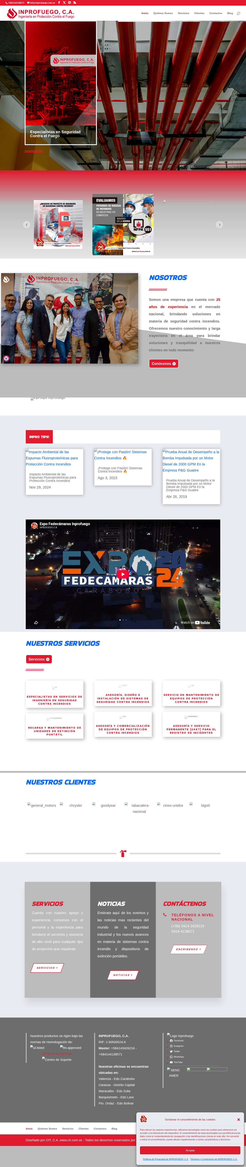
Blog (230, 13)
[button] (238, 1119)
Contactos (215, 13)
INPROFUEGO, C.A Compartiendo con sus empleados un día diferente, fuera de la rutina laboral (125, 437)
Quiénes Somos (163, 13)
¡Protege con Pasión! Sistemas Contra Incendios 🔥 (120, 469)
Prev (26, 224)
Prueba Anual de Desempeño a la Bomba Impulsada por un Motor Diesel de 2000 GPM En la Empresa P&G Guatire (190, 485)
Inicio (145, 13)
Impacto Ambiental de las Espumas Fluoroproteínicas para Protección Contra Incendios (52, 477)
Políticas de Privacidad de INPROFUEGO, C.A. (166, 1159)
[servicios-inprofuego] (69, 362)
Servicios (183, 13)
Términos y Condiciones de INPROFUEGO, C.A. (213, 1159)
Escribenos (187, 949)
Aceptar (190, 1150)
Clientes (199, 13)
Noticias (121, 975)
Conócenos (161, 364)
